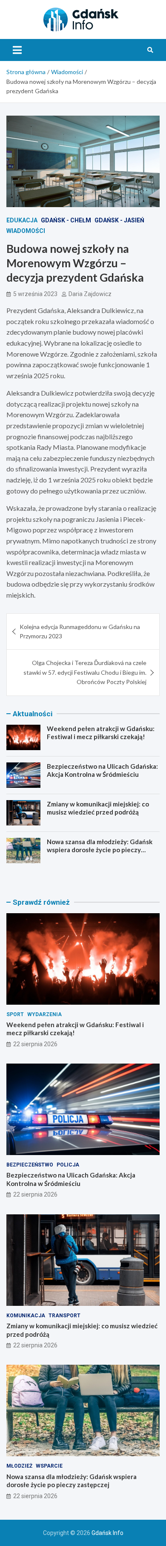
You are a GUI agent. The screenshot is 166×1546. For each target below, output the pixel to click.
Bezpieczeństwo (29, 1165)
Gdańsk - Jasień (119, 220)
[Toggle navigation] (17, 50)
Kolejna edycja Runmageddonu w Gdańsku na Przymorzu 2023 (80, 631)
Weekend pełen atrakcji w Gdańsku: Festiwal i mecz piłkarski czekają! (101, 733)
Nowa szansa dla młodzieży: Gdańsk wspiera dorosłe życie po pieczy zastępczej (99, 850)
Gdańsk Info (107, 1532)
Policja (68, 1165)
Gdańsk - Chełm (66, 220)
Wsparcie (49, 1466)
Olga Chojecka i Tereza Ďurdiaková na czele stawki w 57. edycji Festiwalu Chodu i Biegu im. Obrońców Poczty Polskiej (84, 672)
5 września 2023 (35, 294)
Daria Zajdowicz (90, 294)
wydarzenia (44, 1014)
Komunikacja (25, 1316)
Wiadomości (25, 230)
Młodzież (19, 1466)
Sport (15, 1014)
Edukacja (21, 220)
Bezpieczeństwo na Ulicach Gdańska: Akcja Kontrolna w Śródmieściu (102, 770)
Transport (64, 1316)
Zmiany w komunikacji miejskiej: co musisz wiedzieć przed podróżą (98, 808)
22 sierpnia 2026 (35, 1044)
